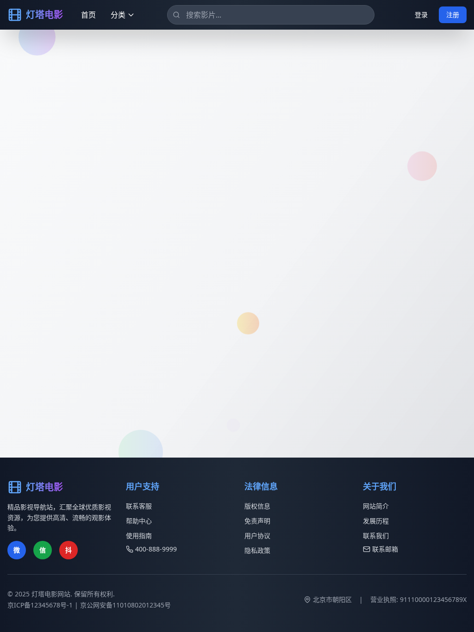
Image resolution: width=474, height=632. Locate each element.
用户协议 (257, 535)
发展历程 (376, 520)
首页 (88, 15)
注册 (452, 14)
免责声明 (257, 520)
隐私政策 (257, 550)
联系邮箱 (385, 549)
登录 (421, 14)
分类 (118, 15)
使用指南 (139, 535)
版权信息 (257, 506)
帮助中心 (139, 520)
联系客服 (139, 506)
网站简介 (376, 506)
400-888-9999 (156, 549)
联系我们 (376, 535)
